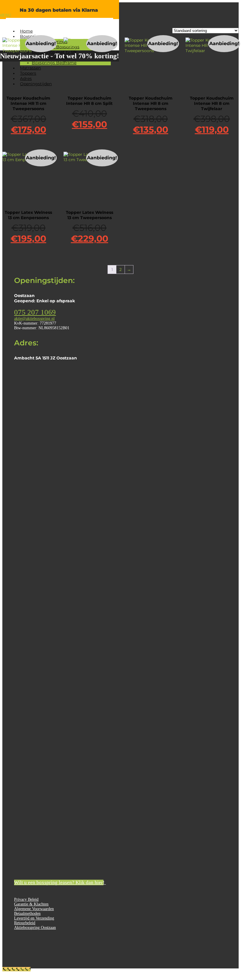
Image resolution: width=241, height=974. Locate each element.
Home (26, 31)
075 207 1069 (35, 312)
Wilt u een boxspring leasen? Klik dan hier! (58, 882)
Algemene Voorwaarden (34, 909)
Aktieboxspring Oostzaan (35, 927)
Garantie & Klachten (31, 904)
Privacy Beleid (26, 899)
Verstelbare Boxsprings (55, 47)
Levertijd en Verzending (34, 918)
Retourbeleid (24, 923)
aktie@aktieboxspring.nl (34, 318)
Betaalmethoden (27, 913)
